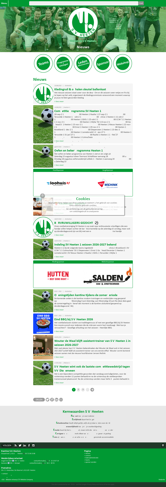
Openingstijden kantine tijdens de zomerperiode (85, 295)
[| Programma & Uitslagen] (63, 72)
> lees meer (59, 102)
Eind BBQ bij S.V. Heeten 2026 (73, 319)
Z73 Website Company (25, 480)
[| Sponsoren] (103, 72)
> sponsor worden (90, 462)
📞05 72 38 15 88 (29, 454)
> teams (87, 460)
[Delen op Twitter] (48, 401)
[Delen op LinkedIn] (57, 401)
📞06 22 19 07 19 (53, 461)
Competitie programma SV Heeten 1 (77, 111)
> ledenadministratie (91, 458)
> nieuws (87, 453)
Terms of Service (104, 484)
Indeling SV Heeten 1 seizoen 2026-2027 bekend (85, 244)
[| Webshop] (122, 72)
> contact (4, 474)
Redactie (162, 480)
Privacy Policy (91, 484)
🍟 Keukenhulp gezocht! (70, 203)
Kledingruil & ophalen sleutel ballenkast (80, 89)
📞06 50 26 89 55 (48, 463)
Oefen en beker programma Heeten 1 (78, 150)
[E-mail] (61, 401)
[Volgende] (92, 390)
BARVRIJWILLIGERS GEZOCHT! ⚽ (76, 223)
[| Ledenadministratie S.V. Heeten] (83, 72)
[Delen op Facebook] (52, 401)
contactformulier (39, 461)
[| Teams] (43, 72)
